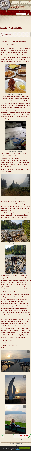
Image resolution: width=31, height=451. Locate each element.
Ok (24, 447)
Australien (10, 11)
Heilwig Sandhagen (6, 29)
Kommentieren (7, 34)
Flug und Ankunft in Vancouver (2, 436)
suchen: (13, 14)
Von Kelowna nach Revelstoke (22, 436)
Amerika (3, 11)
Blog (15, 445)
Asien (22, 11)
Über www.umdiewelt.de (15, 443)
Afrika (27, 11)
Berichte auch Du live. (22, 5)
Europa (17, 11)
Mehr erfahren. (17, 449)
